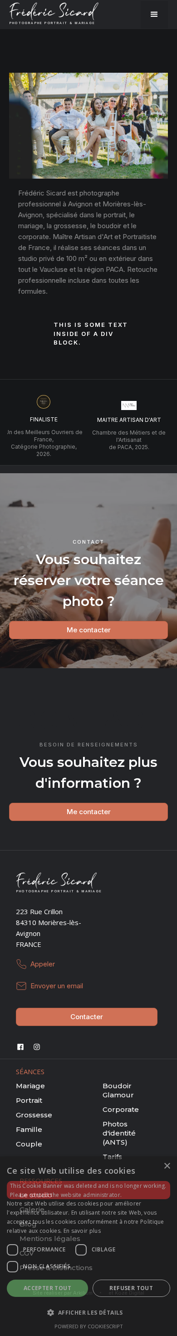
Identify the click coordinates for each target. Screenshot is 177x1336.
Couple (29, 1144)
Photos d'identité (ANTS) (119, 1133)
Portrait (29, 1100)
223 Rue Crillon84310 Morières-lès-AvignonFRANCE (48, 928)
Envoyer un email (56, 985)
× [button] (166, 1166)
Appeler (42, 964)
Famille (29, 1129)
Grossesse (34, 1115)
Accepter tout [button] (47, 1288)
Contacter (86, 1016)
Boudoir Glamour (118, 1090)
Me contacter (89, 629)
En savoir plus (82, 1231)
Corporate (121, 1109)
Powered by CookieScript (88, 1326)
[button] (154, 14)
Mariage (30, 1085)
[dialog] (88, 1246)
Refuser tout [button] (131, 1288)
